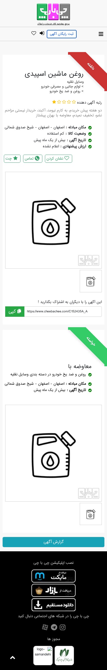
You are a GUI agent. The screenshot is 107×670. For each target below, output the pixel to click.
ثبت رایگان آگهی (61, 33)
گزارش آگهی (54, 542)
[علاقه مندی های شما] (33, 33)
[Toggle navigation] (101, 34)
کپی (13, 311)
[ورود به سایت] (41, 33)
